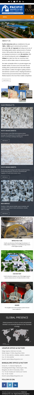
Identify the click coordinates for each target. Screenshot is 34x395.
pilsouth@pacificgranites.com (15, 376)
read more (6, 80)
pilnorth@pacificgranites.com (15, 359)
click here (4, 140)
